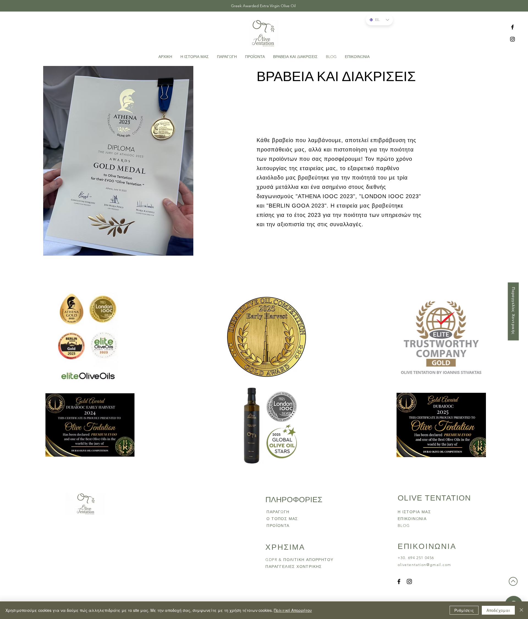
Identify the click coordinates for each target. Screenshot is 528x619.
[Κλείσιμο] (521, 610)
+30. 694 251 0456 (417, 557)
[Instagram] (512, 39)
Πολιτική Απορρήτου (293, 610)
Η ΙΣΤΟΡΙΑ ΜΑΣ (414, 511)
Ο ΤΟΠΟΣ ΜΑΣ (282, 518)
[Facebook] (512, 27)
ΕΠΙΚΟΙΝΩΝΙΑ (412, 518)
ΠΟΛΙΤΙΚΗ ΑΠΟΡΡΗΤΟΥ (309, 559)
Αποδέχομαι (498, 610)
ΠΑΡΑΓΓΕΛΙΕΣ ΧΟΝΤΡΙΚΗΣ (293, 566)
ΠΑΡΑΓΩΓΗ (277, 511)
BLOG (404, 525)
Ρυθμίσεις (464, 610)
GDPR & (274, 559)
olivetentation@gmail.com (424, 564)
